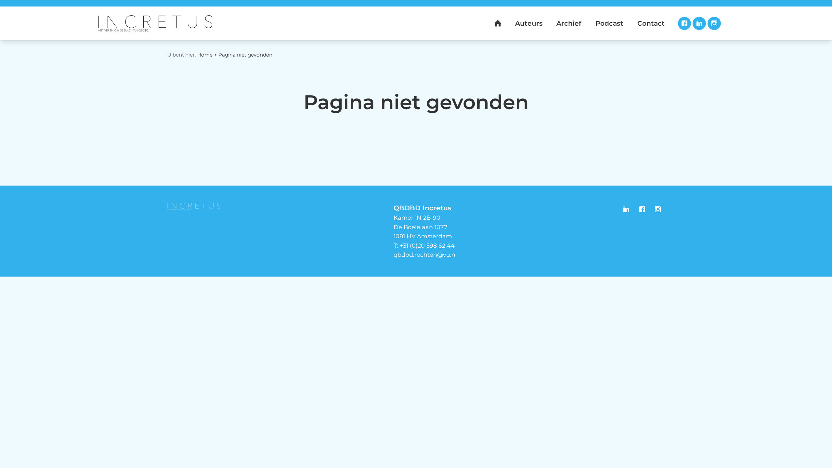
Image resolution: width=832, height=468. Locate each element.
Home (205, 55)
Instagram (714, 23)
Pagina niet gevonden (245, 55)
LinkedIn (699, 23)
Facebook (684, 23)
